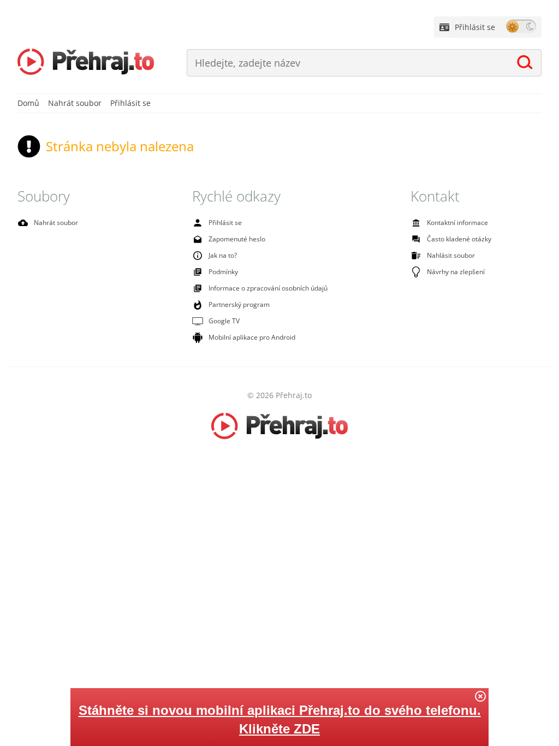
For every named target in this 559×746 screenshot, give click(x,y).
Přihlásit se (475, 27)
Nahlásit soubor (451, 255)
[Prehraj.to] (85, 63)
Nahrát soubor (75, 103)
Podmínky (223, 271)
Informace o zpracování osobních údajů (268, 288)
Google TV (224, 320)
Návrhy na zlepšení (456, 271)
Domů (28, 103)
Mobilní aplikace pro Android (252, 337)
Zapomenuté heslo (237, 239)
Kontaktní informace (457, 222)
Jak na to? (223, 255)
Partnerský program (239, 304)
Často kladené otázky (459, 239)
